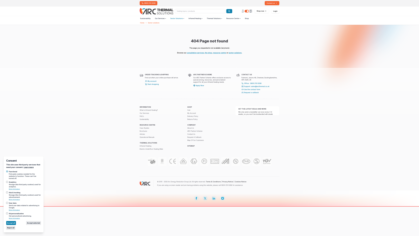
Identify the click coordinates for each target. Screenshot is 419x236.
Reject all (10, 228)
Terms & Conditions (213, 182)
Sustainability (145, 18)
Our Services (160, 18)
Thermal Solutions (214, 18)
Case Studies (144, 128)
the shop (208, 53)
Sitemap (191, 146)
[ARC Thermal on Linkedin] (213, 198)
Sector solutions (153, 23)
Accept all (11, 223)
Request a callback (194, 137)
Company (191, 125)
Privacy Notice (227, 182)
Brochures (143, 131)
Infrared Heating (195, 18)
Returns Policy (192, 119)
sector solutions (235, 53)
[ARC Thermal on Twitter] (205, 198)
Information (145, 107)
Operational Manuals (147, 137)
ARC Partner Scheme (194, 131)
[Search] (229, 11)
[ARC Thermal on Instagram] (222, 198)
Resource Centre (232, 18)
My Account (191, 113)
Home (142, 23)
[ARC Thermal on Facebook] (196, 198)
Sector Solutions (176, 18)
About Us (190, 128)
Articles (142, 134)
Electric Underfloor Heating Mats (151, 149)
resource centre (219, 53)
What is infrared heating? (149, 110)
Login (275, 11)
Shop (247, 18)
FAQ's (142, 116)
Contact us (191, 134)
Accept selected (33, 223)
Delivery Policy (192, 116)
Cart (188, 110)
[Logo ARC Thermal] (156, 11)
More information (14, 189)
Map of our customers (195, 140)
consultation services (195, 53)
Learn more (29, 167)
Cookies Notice (240, 182)
